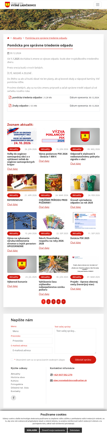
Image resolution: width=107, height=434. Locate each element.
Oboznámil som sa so (39, 359)
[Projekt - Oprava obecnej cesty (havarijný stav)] (85, 264)
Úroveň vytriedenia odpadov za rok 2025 (81, 201)
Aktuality (17, 38)
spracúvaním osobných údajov (50, 359)
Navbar (10, 4)
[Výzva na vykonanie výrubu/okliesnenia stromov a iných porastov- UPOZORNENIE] (22, 220)
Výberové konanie (17, 281)
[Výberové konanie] (22, 264)
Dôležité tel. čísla (20, 388)
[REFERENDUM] (22, 182)
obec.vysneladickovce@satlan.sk (70, 380)
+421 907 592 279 (62, 375)
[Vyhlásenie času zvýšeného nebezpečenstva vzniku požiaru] (53, 264)
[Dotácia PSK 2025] (85, 220)
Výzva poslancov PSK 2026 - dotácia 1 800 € (53, 155)
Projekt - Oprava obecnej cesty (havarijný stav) (84, 283)
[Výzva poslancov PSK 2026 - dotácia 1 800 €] (53, 136)
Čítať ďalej (12, 169)
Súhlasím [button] (32, 430)
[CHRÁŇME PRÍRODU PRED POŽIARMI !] (53, 182)
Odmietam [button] (75, 430)
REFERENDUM (15, 200)
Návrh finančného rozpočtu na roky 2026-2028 (51, 241)
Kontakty (15, 391)
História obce (18, 377)
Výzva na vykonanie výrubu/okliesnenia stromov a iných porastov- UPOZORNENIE (21, 242)
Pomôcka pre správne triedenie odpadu (46, 38)
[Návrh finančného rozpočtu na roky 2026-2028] (53, 220)
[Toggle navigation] (98, 4)
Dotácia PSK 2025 (79, 238)
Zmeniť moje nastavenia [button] (53, 430)
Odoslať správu (83, 359)
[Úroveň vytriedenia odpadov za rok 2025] (85, 182)
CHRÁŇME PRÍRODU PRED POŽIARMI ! (53, 201)
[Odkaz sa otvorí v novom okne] (13, 397)
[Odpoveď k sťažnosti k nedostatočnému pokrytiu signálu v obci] (85, 136)
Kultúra (14, 381)
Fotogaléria (17, 384)
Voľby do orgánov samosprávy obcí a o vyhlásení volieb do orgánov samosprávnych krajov (21, 159)
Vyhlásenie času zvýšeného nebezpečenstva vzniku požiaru (52, 285)
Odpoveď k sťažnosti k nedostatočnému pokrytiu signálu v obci (85, 156)
